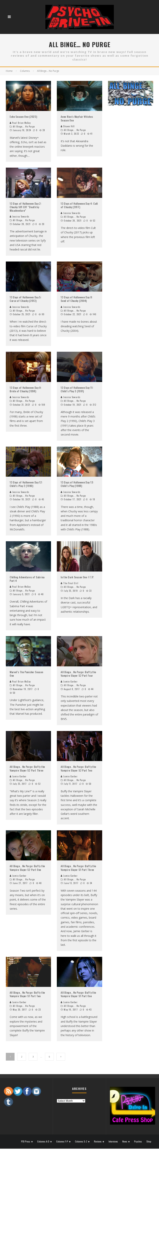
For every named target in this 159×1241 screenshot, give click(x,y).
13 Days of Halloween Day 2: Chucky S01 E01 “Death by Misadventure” (25, 206)
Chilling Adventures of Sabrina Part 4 (27, 579)
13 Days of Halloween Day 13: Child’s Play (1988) (77, 484)
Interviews (113, 1141)
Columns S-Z (81, 1141)
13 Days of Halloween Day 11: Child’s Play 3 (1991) (77, 389)
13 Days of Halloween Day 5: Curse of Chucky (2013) (25, 299)
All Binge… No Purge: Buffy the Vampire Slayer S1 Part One (78, 994)
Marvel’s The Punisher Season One (26, 673)
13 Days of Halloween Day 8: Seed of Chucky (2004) (76, 299)
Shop (148, 1141)
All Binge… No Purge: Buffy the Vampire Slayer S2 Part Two (78, 768)
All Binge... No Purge (24, 126)
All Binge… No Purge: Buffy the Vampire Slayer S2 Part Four (78, 673)
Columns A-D (43, 1141)
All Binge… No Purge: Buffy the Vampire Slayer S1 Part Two (27, 994)
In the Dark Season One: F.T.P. (77, 577)
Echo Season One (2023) (23, 116)
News (124, 1141)
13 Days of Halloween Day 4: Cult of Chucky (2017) (79, 205)
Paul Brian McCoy (21, 122)
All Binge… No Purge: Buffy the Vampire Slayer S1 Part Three (78, 867)
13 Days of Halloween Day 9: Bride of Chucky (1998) (25, 389)
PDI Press (25, 1141)
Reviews (98, 1141)
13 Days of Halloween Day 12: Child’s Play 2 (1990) (26, 484)
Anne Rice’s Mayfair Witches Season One (77, 118)
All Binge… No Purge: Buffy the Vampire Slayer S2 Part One (27, 867)
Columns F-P (62, 1141)
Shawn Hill (68, 126)
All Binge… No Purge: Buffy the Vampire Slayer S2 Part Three (27, 768)
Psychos (138, 1141)
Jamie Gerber (70, 681)
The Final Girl (70, 583)
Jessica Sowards (20, 216)
